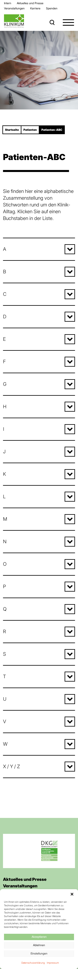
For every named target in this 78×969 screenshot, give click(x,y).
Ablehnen (39, 945)
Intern (7, 3)
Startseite (12, 129)
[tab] (39, 249)
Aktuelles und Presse (30, 3)
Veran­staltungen (14, 8)
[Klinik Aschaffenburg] (14, 21)
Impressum (53, 962)
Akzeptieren (39, 936)
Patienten (30, 129)
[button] (72, 894)
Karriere (35, 8)
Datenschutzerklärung (33, 962)
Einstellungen (39, 953)
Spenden (51, 8)
